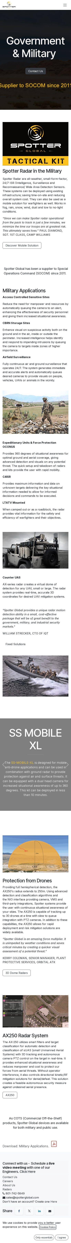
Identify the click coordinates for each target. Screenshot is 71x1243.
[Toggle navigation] (65, 5)
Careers (8, 1181)
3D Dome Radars (17, 973)
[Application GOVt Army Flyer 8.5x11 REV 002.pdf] (54, 1144)
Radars (7, 1189)
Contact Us (35, 71)
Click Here (28, 1172)
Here (53, 1201)
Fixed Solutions (16, 644)
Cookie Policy (48, 1227)
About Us (9, 1185)
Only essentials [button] (44, 1237)
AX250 (10, 1095)
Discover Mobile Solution (22, 245)
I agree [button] (62, 1237)
